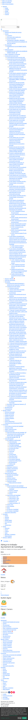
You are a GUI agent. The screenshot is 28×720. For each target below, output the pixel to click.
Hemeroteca (6, 678)
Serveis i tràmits (5, 639)
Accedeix (3, 574)
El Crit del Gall (6, 675)
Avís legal (5, 697)
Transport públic (7, 656)
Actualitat (6, 541)
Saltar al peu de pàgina (7, 4)
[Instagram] (14, 692)
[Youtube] (11, 692)
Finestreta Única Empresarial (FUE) (11, 651)
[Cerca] (18, 27)
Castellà (7, 9)
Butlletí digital (6, 673)
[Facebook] (9, 692)
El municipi (3, 653)
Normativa (5, 634)
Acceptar (24, 718)
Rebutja (19, 718)
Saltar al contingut (6, 2)
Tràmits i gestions (7, 645)
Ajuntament (4, 620)
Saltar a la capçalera (7, 1)
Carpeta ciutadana (7, 647)
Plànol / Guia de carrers (8, 658)
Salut (4, 686)
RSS (4, 677)
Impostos (5, 648)
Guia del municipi (7, 661)
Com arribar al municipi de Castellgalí (12, 655)
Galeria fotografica (7, 659)
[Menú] (1, 29)
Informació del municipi (9, 662)
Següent (7, 595)
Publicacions (6, 563)
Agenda (5, 558)
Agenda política (6, 560)
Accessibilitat (6, 699)
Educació (5, 681)
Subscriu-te (3, 606)
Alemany (7, 13)
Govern (5, 623)
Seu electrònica (6, 636)
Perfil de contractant (8, 633)
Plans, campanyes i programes (10, 628)
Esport (4, 683)
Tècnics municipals (7, 642)
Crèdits (4, 694)
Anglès (6, 11)
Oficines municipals (8, 640)
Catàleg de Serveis (7, 644)
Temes (2, 680)
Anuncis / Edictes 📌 (8, 631)
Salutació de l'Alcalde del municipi (11, 622)
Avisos (4, 561)
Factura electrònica (7, 650)
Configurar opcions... (5, 718)
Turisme (5, 664)
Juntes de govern (7, 626)
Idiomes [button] (5, 6)
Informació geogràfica (8, 666)
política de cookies (13, 715)
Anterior (3, 595)
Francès (7, 14)
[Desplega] (9, 541)
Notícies (5, 557)
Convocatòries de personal (9, 629)
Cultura (5, 684)
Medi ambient (6, 689)
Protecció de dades (7, 695)
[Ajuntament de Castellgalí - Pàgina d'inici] (9, 22)
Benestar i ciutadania (8, 688)
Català (6, 8)
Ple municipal (6, 625)
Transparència (6, 637)
